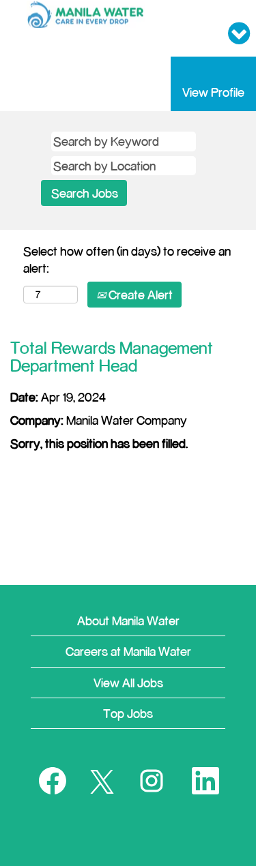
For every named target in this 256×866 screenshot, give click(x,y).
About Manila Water (128, 620)
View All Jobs (128, 682)
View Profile (213, 92)
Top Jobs (128, 713)
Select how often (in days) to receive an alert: (127, 259)
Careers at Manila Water (128, 651)
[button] (213, 33)
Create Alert (139, 294)
